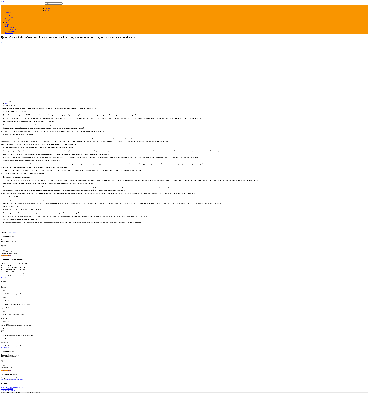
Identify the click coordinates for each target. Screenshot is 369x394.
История (11, 27)
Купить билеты (6, 255)
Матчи (47, 10)
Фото (6, 22)
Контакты (11, 31)
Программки (9, 33)
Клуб (6, 26)
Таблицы (8, 12)
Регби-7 (11, 15)
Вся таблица (5, 278)
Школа (7, 21)
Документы (12, 29)
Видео (7, 24)
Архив (10, 17)
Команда (7, 19)
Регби (10, 14)
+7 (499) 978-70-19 (7, 389)
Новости (47, 8)
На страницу (5, 347)
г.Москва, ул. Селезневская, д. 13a (12, 387)
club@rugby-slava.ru (9, 390)
